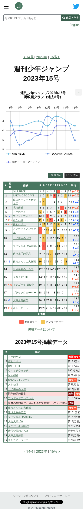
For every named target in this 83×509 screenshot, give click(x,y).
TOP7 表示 (72, 175)
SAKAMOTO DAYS (18, 379)
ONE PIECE (14, 366)
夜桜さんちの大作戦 (19, 407)
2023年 (41, 57)
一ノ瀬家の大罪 (17, 389)
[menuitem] (78, 92)
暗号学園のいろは (18, 430)
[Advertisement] (41, 39)
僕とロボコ (14, 361)
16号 (53, 57)
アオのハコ (14, 356)
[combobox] (32, 17)
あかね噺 (13, 384)
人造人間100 (15, 421)
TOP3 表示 (55, 175)
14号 (30, 57)
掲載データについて (41, 329)
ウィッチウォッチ (18, 370)
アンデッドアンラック (21, 398)
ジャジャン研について (26, 495)
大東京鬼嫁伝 (15, 435)
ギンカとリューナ (18, 440)
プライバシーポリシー (57, 495)
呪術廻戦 (13, 375)
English (75, 25)
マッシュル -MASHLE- (20, 416)
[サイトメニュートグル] (6, 6)
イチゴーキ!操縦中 (18, 426)
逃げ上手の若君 (17, 412)
